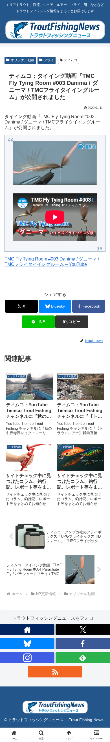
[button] (71, 321)
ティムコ (70, 60)
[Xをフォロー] (83, 629)
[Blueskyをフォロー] (27, 643)
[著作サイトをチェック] (27, 629)
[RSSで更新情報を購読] (55, 671)
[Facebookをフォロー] (83, 643)
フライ (49, 60)
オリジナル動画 (22, 60)
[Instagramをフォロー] (27, 657)
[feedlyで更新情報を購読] (83, 657)
